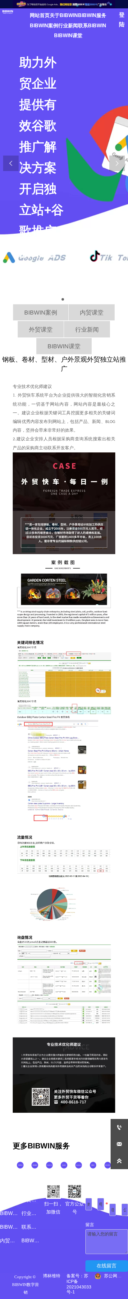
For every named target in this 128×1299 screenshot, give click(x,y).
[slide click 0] (63, 299)
